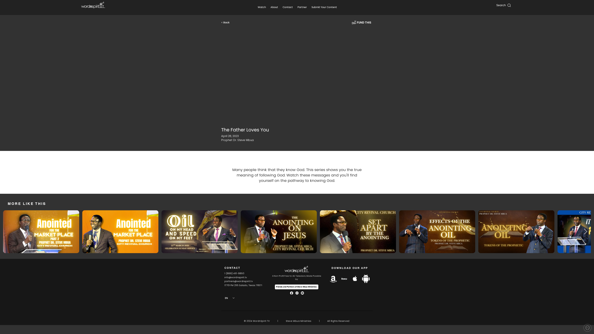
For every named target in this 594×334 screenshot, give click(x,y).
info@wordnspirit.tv (235, 277)
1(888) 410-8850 (234, 273)
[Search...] (500, 4)
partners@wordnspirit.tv (238, 281)
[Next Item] (585, 232)
